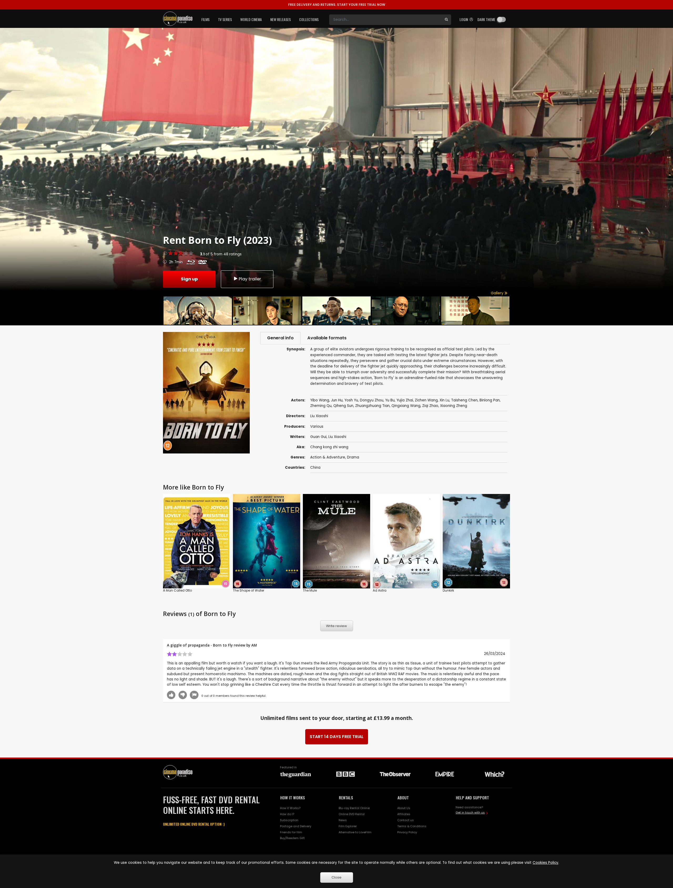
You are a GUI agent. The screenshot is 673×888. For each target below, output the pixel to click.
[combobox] (385, 19)
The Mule (310, 590)
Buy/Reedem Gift (292, 838)
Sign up (189, 279)
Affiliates (403, 814)
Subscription (289, 820)
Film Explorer (348, 826)
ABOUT (403, 797)
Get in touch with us (470, 812)
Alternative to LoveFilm (355, 832)
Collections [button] (309, 19)
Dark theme (486, 19)
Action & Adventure (327, 457)
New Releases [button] (280, 19)
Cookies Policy (545, 862)
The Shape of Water (248, 590)
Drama (353, 457)
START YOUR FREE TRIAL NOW (336, 4)
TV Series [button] (225, 19)
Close (336, 877)
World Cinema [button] (251, 19)
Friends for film (291, 832)
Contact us (405, 820)
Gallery (497, 293)
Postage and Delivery (295, 826)
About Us (403, 808)
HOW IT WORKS (292, 797)
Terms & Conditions (411, 826)
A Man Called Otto (177, 590)
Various (316, 426)
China (315, 467)
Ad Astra (379, 590)
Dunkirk (448, 590)
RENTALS (346, 797)
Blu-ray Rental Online (354, 808)
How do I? (287, 814)
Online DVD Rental (352, 814)
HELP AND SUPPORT (472, 797)
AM (254, 645)
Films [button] (205, 19)
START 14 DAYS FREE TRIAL (337, 737)
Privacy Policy (407, 832)
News (343, 820)
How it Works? (290, 808)
